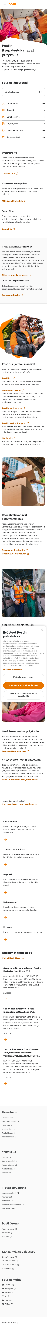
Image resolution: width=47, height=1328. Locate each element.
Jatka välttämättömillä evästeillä (23, 694)
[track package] (40, 92)
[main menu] (4, 4)
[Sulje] (42, 629)
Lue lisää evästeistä (12, 670)
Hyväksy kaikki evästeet (23, 685)
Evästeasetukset (8, 1209)
